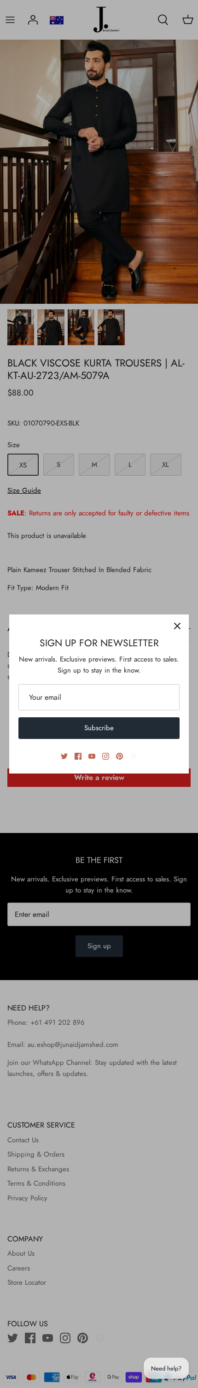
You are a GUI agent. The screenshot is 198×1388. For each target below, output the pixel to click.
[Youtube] (91, 756)
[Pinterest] (119, 756)
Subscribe (99, 728)
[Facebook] (78, 756)
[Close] (177, 626)
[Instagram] (105, 756)
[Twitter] (64, 756)
